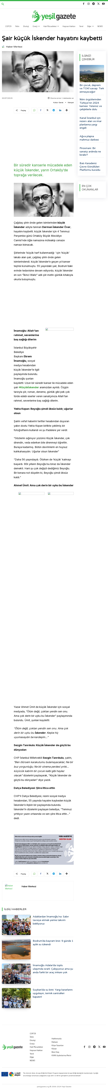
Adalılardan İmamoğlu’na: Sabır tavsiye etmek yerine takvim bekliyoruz (51, 920)
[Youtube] (103, 4)
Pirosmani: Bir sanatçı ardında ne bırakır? (90, 151)
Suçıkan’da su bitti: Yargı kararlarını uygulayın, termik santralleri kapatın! (53, 993)
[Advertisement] (44, 137)
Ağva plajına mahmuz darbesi (89, 138)
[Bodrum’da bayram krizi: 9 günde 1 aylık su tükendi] (16, 949)
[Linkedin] (60, 110)
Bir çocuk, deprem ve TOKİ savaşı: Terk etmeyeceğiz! (92, 88)
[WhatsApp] (34, 110)
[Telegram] (93, 4)
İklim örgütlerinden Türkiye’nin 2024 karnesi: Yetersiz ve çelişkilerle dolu (91, 104)
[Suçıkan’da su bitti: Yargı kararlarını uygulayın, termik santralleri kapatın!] (16, 998)
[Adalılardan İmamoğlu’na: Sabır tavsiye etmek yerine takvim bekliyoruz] (16, 925)
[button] (3, 4)
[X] (98, 4)
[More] (67, 110)
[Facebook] (83, 4)
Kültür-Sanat (58, 103)
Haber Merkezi (14, 46)
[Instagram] (88, 4)
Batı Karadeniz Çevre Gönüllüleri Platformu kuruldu (90, 166)
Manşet (71, 103)
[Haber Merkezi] (4, 46)
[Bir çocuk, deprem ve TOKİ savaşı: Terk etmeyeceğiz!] (92, 73)
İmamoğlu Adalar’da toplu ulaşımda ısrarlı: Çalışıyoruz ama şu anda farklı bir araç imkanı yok (53, 969)
